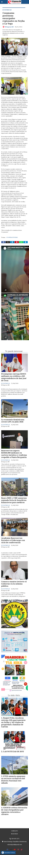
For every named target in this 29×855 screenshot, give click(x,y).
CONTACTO (14, 831)
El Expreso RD (9, 27)
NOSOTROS (14, 834)
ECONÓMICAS (6, 10)
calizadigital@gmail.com (14, 844)
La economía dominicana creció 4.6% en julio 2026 (12, 420)
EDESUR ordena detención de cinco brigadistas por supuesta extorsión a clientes (14, 810)
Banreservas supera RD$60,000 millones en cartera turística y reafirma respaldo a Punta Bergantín (14, 453)
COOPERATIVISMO (12, 237)
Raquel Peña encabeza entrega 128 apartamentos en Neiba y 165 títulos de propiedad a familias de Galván (13, 722)
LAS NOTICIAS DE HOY (13, 751)
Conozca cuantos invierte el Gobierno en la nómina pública (14, 583)
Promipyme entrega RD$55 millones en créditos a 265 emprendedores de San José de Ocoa (13, 377)
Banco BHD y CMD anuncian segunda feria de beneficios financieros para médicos (14, 500)
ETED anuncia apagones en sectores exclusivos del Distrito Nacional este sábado (13, 779)
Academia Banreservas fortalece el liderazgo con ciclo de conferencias (13, 540)
